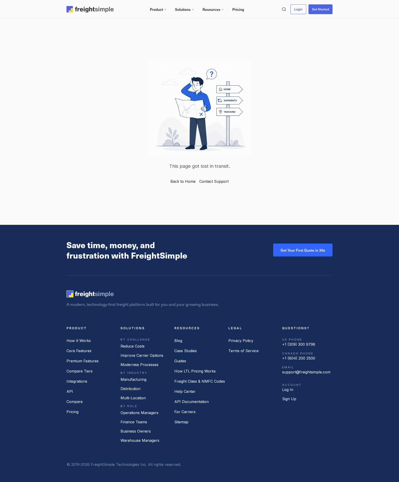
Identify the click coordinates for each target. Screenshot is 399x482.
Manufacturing (133, 379)
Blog (178, 340)
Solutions (182, 9)
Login (298, 9)
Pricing (238, 9)
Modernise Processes (139, 364)
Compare (74, 401)
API (69, 391)
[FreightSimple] (90, 294)
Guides (180, 361)
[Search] (284, 9)
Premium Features (82, 361)
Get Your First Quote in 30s (303, 250)
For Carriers (185, 411)
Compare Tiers (79, 371)
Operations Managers (139, 412)
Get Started (320, 9)
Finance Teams (134, 422)
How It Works (78, 340)
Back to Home (183, 181)
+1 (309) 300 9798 (298, 344)
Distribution (130, 388)
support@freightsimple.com (306, 372)
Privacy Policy (240, 340)
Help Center (185, 391)
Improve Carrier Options (142, 355)
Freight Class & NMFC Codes (199, 381)
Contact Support (214, 181)
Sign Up (289, 399)
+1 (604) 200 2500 (298, 358)
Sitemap (181, 422)
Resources (211, 9)
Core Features (78, 350)
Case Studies (185, 350)
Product (156, 9)
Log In (287, 389)
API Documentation (191, 401)
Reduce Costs (133, 346)
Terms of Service (243, 350)
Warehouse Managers (140, 440)
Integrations (76, 381)
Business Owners (136, 431)
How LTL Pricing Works (195, 371)
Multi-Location (133, 398)
